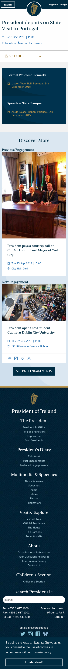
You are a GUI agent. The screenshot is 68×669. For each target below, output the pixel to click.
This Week (34, 456)
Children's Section (34, 581)
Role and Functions (34, 431)
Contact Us (34, 565)
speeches (14, 56)
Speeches (34, 485)
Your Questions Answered (34, 556)
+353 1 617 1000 (18, 608)
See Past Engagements (34, 371)
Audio (34, 490)
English (52, 4)
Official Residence (34, 523)
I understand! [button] (34, 662)
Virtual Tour (34, 519)
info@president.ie (38, 627)
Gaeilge (63, 4)
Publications (34, 503)
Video (34, 494)
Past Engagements (34, 460)
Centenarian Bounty (34, 561)
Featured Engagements (34, 465)
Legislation (34, 436)
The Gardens (34, 532)
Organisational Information (34, 552)
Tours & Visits (34, 536)
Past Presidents (34, 440)
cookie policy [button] (42, 652)
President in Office (34, 427)
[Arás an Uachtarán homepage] (34, 398)
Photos (34, 498)
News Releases (34, 481)
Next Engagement (15, 282)
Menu (8, 4)
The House (34, 527)
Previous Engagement (18, 150)
